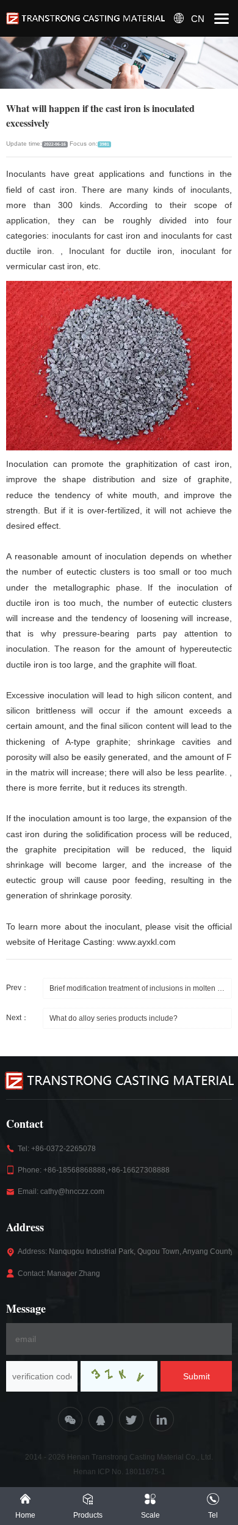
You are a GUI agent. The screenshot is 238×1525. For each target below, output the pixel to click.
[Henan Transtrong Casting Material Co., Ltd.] (85, 18)
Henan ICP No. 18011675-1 (119, 1471)
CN (197, 18)
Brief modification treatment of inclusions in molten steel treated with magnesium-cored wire (140, 988)
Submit (196, 1376)
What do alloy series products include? (113, 1018)
